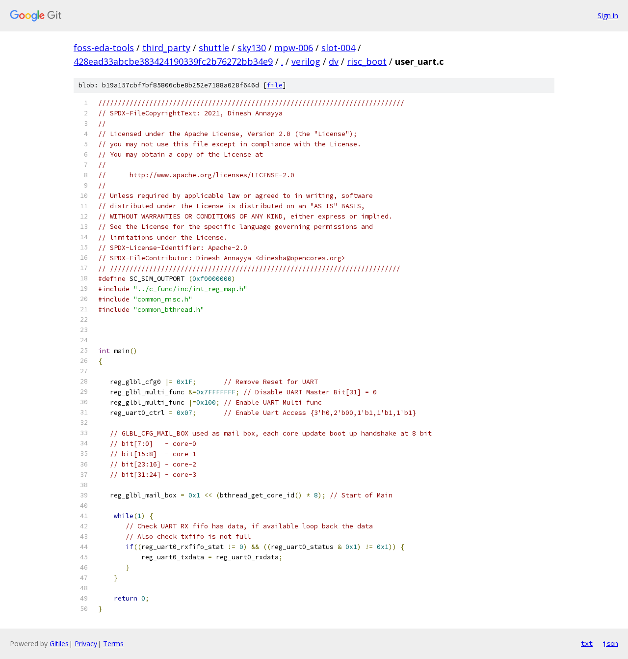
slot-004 (338, 48)
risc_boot (367, 61)
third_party (166, 48)
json (610, 643)
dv (334, 61)
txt (587, 643)
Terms (113, 643)
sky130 (251, 48)
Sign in (608, 15)
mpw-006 (293, 48)
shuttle (214, 48)
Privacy (86, 643)
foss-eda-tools (104, 48)
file (275, 85)
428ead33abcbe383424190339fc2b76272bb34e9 (173, 61)
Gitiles (59, 643)
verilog (305, 61)
